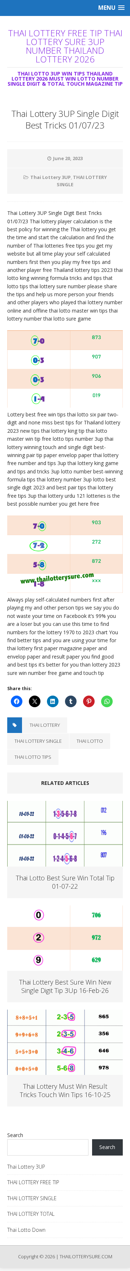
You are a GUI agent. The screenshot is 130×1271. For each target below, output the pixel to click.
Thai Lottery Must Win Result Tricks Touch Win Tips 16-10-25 (65, 1090)
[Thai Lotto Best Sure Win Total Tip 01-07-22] (65, 862)
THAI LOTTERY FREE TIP (33, 1182)
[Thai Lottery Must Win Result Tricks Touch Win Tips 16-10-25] (65, 1070)
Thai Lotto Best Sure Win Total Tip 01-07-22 (65, 882)
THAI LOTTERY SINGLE (38, 741)
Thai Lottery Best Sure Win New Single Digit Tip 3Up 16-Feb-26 (65, 986)
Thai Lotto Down (26, 1229)
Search (15, 1135)
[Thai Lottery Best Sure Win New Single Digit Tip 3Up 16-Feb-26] (65, 966)
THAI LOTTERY (45, 725)
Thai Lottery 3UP (50, 177)
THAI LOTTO (90, 741)
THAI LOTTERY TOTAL (31, 1213)
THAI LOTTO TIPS (32, 757)
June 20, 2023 (68, 158)
